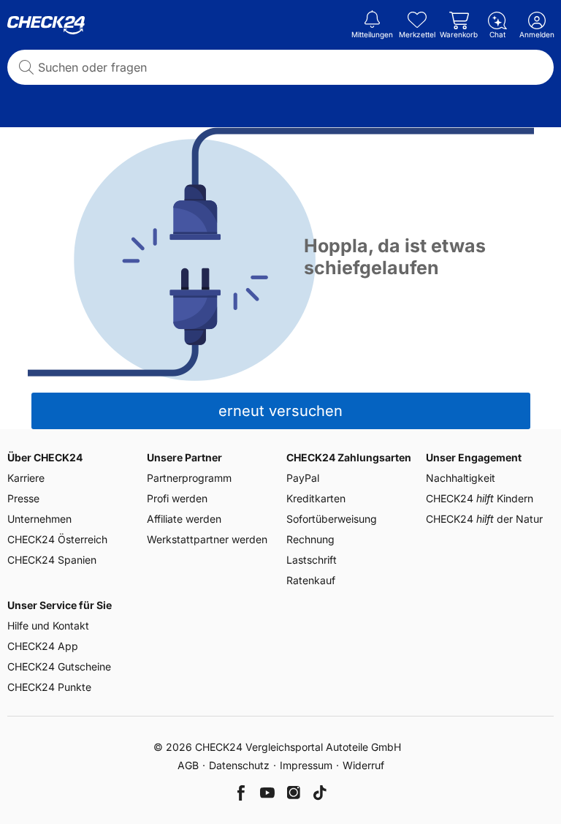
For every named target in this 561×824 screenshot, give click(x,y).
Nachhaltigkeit (460, 478)
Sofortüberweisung (331, 519)
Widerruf (363, 765)
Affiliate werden (184, 519)
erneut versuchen (280, 411)
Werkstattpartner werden (207, 539)
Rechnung (310, 539)
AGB (188, 765)
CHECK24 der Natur (484, 519)
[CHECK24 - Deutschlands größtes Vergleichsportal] (46, 25)
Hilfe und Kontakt (48, 625)
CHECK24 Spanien (51, 559)
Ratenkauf (310, 580)
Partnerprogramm (189, 478)
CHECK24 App (42, 646)
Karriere (26, 478)
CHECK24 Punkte (49, 687)
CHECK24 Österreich (57, 539)
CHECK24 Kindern (479, 498)
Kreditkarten (316, 498)
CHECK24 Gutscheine (59, 666)
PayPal (302, 478)
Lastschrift (311, 559)
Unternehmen (39, 519)
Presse (23, 498)
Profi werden (177, 498)
